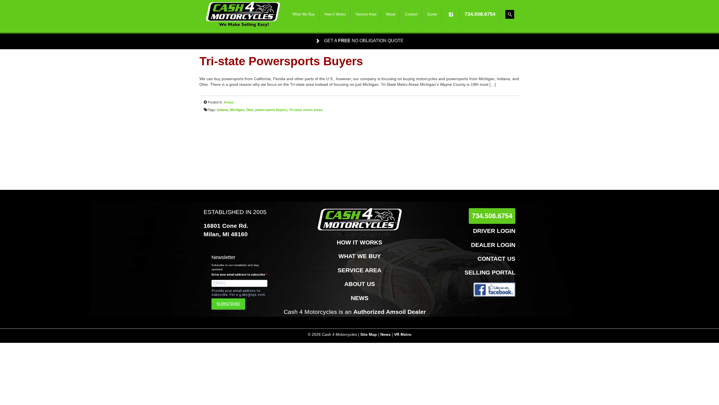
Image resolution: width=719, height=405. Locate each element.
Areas (229, 102)
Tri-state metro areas (306, 110)
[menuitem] (304, 14)
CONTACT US (496, 258)
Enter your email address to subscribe (238, 274)
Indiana (222, 110)
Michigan (237, 110)
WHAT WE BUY (359, 256)
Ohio (249, 110)
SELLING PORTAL (490, 272)
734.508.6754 (492, 216)
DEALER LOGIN (493, 245)
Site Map (368, 334)
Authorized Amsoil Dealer (389, 312)
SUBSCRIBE (228, 304)
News (385, 334)
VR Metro (402, 334)
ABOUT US (359, 284)
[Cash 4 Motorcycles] (243, 14)
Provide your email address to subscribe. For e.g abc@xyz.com (238, 293)
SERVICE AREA (359, 270)
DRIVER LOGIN (494, 231)
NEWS (359, 298)
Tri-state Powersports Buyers (281, 61)
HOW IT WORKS (359, 242)
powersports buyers (271, 110)
